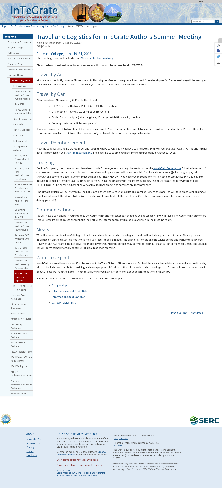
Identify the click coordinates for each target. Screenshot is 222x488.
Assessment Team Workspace (19, 335)
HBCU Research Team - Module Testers (21, 359)
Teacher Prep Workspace (17, 326)
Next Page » (197, 312)
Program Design (15, 47)
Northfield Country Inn (167, 168)
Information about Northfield (69, 291)
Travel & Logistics (21, 129)
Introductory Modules (21, 318)
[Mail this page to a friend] (218, 63)
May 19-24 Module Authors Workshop (23, 111)
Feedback (32, 455)
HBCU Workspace (19, 366)
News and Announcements (20, 69)
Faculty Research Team (21, 351)
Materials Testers (18, 313)
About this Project (16, 64)
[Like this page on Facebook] (218, 46)
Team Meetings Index (40, 26)
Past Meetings (59, 26)
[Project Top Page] (111, 14)
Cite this (47, 46)
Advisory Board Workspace (18, 344)
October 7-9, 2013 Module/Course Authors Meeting (23, 95)
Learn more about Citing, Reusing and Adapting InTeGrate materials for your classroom (81, 474)
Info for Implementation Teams (21, 373)
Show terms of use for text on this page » (78, 459)
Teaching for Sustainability (20, 42)
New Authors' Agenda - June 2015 (21, 201)
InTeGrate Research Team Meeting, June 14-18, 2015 (23, 188)
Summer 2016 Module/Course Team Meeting (22, 252)
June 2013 (19, 104)
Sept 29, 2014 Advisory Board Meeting (22, 159)
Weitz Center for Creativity (97, 58)
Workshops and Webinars (19, 58)
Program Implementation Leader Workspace (21, 384)
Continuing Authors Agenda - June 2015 (23, 213)
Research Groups (18, 393)
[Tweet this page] (218, 57)
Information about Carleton (68, 297)
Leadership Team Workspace (18, 297)
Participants (18, 135)
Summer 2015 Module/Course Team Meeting (22, 226)
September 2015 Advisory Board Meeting (22, 239)
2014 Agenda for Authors (20, 148)
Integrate (5, 26)
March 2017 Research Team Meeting (23, 288)
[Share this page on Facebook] (218, 50)
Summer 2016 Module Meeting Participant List (22, 264)
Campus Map (59, 285)
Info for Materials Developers (18, 306)
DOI (38, 46)
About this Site (34, 439)
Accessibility (33, 443)
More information (63, 470)
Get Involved (13, 53)
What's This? (119, 446)
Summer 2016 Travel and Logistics (21, 277)
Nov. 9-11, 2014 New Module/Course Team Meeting (22, 173)
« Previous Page (178, 312)
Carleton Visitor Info (64, 302)
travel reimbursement (78, 152)
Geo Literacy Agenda (23, 119)
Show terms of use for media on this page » (79, 465)
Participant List (20, 140)
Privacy (30, 451)
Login (200, 2)
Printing (31, 447)
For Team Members (20, 26)
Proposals (18, 124)
